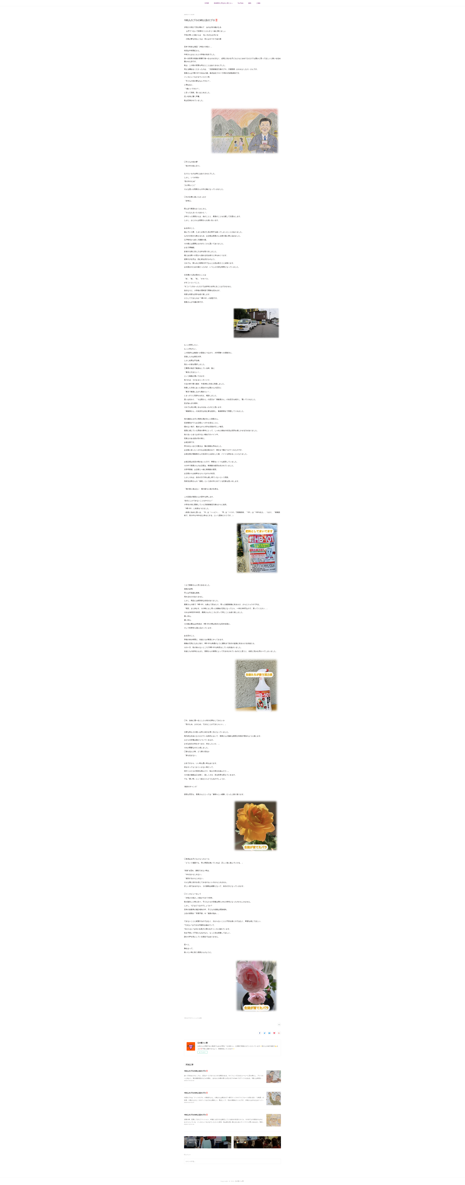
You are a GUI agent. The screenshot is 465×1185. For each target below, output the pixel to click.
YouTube (240, 3)
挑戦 (249, 3)
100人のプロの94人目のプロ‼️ (196, 1093)
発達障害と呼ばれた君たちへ (223, 3)
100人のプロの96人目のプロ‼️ (196, 1071)
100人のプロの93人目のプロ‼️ (196, 1114)
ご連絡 (258, 3)
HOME (207, 3)
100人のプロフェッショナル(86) (193, 1018)
